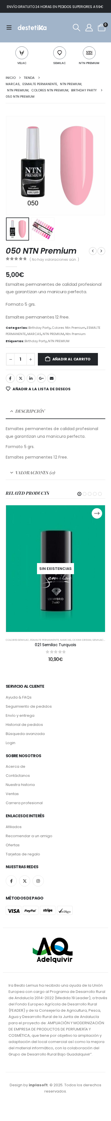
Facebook (10, 378)
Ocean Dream (81, 640)
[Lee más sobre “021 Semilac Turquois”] (97, 513)
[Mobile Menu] (11, 27)
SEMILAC (59, 63)
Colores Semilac (17, 640)
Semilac (98, 640)
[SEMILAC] (59, 52)
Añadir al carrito (71, 359)
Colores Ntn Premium (68, 327)
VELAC (21, 63)
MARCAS (34, 334)
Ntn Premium (75, 334)
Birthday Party (39, 327)
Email (51, 378)
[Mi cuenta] (89, 27)
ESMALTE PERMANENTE (44, 640)
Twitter (20, 378)
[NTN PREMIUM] (89, 52)
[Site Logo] (31, 27)
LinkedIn (31, 378)
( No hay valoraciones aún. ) (54, 259)
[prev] (93, 251)
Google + (41, 378)
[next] (101, 251)
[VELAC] (21, 52)
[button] (76, 27)
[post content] (55, 568)
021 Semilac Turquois (55, 645)
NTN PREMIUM (89, 63)
